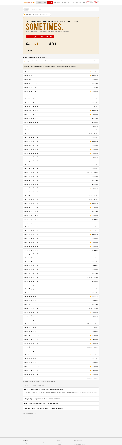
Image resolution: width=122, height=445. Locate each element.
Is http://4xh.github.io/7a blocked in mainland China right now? (44, 389)
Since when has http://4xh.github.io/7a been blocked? (41, 403)
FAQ (40, 9)
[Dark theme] (98, 2)
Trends (70, 2)
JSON (35, 413)
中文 (91, 2)
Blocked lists (57, 2)
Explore (64, 2)
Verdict (26, 9)
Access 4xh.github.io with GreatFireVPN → (40, 37)
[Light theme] (95, 2)
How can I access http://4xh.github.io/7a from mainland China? (44, 408)
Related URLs (33, 9)
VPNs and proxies (78, 443)
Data (80, 2)
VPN (84, 2)
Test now (29, 50)
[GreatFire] (29, 2)
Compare (75, 2)
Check (50, 2)
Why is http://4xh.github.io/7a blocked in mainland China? (42, 399)
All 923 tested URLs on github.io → (88, 61)
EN (87, 2)
